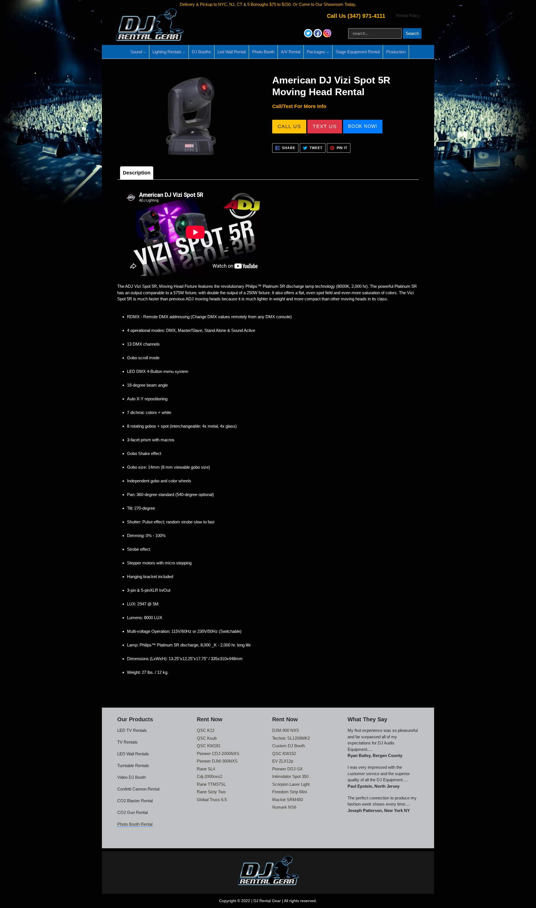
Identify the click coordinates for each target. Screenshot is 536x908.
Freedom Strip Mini (289, 791)
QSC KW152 (284, 753)
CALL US (289, 126)
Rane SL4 (206, 768)
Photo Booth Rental (134, 824)
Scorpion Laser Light (291, 784)
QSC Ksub (207, 738)
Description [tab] (136, 173)
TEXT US (325, 126)
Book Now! (362, 126)
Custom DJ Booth (288, 745)
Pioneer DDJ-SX (287, 768)
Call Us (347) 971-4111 (356, 16)
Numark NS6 (284, 807)
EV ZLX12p (282, 761)
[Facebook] (318, 35)
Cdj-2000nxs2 (209, 776)
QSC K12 (205, 730)
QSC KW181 (209, 745)
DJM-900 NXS (285, 730)
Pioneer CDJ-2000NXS (218, 753)
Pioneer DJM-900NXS (217, 761)
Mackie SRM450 (287, 799)
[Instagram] (327, 35)
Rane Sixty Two (211, 791)
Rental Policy (408, 15)
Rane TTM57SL (211, 784)
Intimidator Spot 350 (290, 776)
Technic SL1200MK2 (291, 738)
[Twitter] (309, 35)
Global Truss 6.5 (212, 799)
